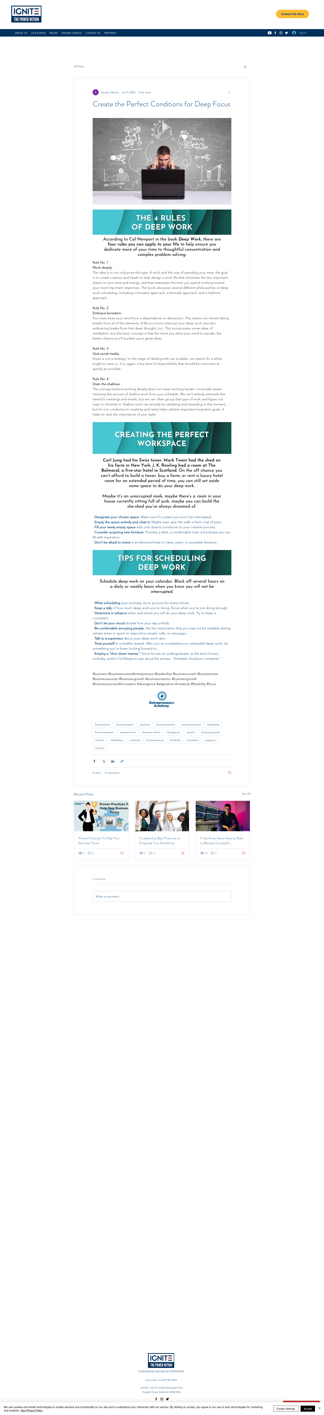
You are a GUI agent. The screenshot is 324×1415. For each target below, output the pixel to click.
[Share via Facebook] (94, 761)
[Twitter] (286, 33)
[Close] (319, 1408)
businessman (102, 724)
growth (191, 732)
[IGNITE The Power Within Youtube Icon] (270, 33)
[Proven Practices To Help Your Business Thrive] (101, 816)
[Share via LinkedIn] (113, 761)
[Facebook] (275, 33)
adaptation (117, 740)
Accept (308, 1408)
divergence (173, 732)
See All (246, 793)
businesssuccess (191, 724)
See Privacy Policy (32, 1410)
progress (210, 740)
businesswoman (104, 732)
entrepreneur (128, 732)
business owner (151, 732)
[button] (245, 66)
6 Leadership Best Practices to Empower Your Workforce (160, 840)
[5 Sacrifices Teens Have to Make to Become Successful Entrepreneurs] (223, 816)
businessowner (155, 740)
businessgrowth (210, 732)
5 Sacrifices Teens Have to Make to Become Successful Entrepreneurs (222, 840)
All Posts (79, 66)
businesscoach (125, 724)
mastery (99, 740)
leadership (213, 724)
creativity (135, 740)
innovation (193, 740)
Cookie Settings (286, 1408)
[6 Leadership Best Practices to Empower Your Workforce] (162, 816)
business (145, 724)
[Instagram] (281, 33)
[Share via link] (122, 761)
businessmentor (166, 724)
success (99, 748)
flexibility (175, 740)
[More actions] (229, 92)
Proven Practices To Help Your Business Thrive (99, 840)
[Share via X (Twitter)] (103, 761)
